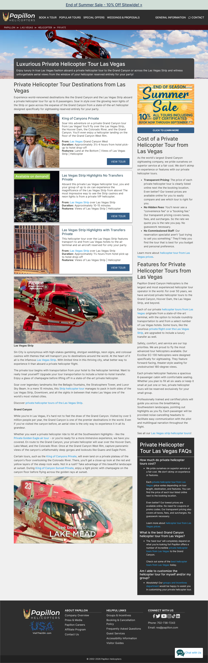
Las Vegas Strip (80, 202)
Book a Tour (48, 17)
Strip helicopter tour (71, 388)
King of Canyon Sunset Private (54, 468)
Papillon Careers (75, 624)
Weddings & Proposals (123, 17)
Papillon (9, 27)
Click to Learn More (166, 130)
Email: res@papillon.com (163, 627)
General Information (170, 17)
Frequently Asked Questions (123, 628)
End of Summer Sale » (104, 4)
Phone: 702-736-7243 (161, 622)
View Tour (118, 161)
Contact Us (72, 634)
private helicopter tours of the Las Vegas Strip (54, 402)
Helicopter (45, 27)
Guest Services (115, 633)
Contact (197, 17)
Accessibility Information (121, 638)
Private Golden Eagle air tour (31, 438)
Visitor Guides (115, 643)
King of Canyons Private (61, 456)
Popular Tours (70, 17)
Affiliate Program (75, 629)
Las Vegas (26, 27)
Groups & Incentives (118, 615)
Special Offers (93, 17)
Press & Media (73, 620)
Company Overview (77, 615)
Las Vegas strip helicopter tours (171, 433)
